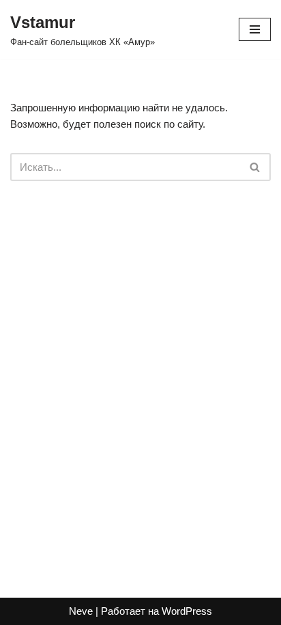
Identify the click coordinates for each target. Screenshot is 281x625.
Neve (81, 611)
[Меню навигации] (255, 29)
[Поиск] (255, 167)
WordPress (187, 611)
